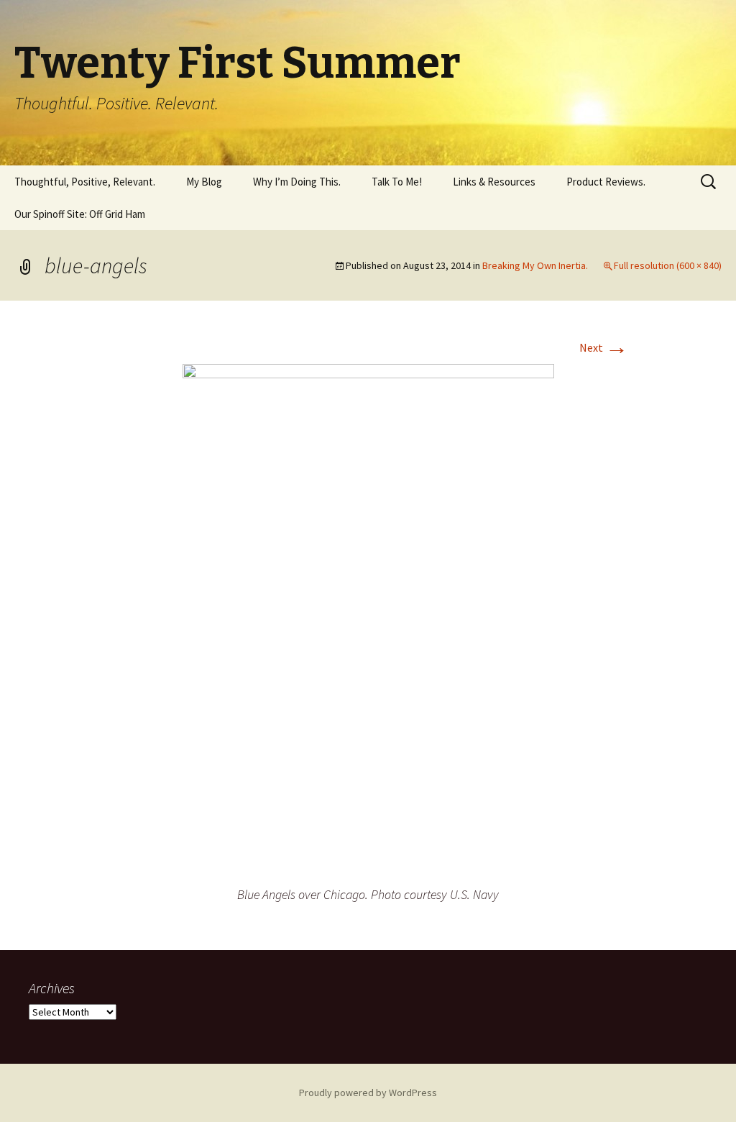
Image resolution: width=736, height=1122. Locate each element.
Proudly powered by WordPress (368, 1092)
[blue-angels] (368, 623)
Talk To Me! (397, 181)
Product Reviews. (605, 181)
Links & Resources (494, 181)
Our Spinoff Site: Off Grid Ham (79, 214)
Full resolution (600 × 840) (668, 265)
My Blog (204, 181)
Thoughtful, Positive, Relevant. (84, 181)
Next (603, 347)
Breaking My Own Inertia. (535, 265)
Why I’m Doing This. (297, 181)
